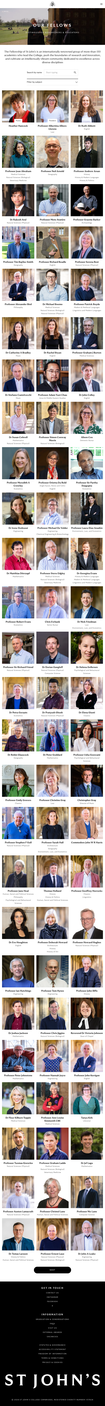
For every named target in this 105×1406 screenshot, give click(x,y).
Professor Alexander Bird (18, 304)
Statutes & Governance (52, 1345)
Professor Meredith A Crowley (18, 484)
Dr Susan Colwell (18, 437)
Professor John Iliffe (87, 991)
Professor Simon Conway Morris (52, 439)
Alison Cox (87, 437)
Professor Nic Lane (87, 1212)
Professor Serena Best (87, 262)
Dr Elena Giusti (87, 713)
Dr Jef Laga (87, 1163)
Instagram (52, 1297)
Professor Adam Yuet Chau (52, 395)
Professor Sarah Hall (53, 843)
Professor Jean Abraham (18, 171)
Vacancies (52, 1336)
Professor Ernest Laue (52, 1254)
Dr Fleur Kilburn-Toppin (18, 1118)
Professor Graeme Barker (86, 220)
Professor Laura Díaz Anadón (87, 528)
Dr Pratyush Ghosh (52, 713)
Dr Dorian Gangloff (52, 667)
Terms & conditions (52, 1358)
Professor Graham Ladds (52, 1163)
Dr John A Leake (87, 1254)
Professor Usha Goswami (86, 755)
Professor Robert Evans (18, 622)
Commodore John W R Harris (86, 843)
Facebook (52, 1301)
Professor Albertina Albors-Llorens (52, 127)
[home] (52, 4)
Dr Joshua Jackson (18, 1033)
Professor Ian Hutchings (18, 991)
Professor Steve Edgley (52, 573)
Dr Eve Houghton (18, 942)
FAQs (52, 1323)
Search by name (34, 72)
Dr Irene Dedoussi (18, 528)
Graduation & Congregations (52, 1319)
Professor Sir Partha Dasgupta (87, 484)
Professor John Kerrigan (87, 1075)
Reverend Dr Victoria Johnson (87, 1033)
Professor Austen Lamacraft (18, 1212)
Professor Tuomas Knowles (18, 1163)
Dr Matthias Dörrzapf (18, 573)
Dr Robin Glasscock (18, 755)
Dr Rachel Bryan (52, 353)
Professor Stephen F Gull (18, 843)
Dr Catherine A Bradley (18, 353)
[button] (101, 4)
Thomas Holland (52, 891)
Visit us (52, 1328)
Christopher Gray (86, 800)
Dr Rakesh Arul (18, 220)
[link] (18, 109)
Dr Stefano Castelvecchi (18, 395)
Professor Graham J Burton (86, 353)
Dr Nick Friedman (86, 622)
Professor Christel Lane (52, 1212)
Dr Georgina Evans (87, 573)
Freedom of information (52, 1354)
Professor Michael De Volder (52, 528)
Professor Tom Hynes (52, 991)
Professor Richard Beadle (52, 262)
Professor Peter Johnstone (18, 1075)
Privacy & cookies (52, 1362)
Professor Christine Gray (52, 800)
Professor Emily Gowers (18, 800)
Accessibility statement (52, 1349)
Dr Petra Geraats (18, 713)
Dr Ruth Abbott (86, 126)
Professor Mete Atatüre (52, 220)
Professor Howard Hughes (87, 942)
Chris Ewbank (52, 622)
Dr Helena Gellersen (87, 667)
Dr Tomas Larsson (18, 1254)
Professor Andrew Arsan (87, 171)
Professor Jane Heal (18, 891)
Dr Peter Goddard (52, 755)
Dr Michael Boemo (52, 304)
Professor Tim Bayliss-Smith (18, 262)
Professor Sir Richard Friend (18, 667)
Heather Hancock (18, 126)
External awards (52, 1332)
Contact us (52, 1293)
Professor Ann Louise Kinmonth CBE (52, 1119)
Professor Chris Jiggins (53, 1033)
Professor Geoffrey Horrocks (86, 891)
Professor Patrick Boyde (87, 304)
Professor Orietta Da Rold (52, 483)
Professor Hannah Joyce (52, 1075)
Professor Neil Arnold (52, 171)
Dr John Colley (87, 395)
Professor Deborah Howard (52, 942)
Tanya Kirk (87, 1118)
